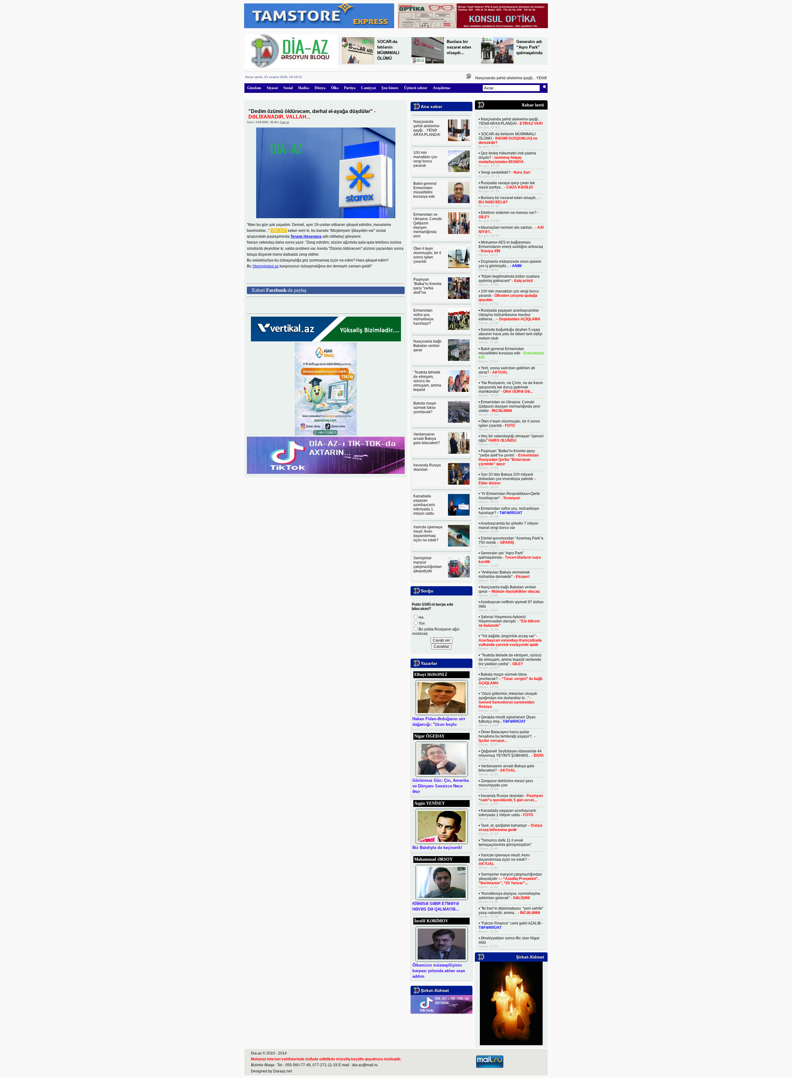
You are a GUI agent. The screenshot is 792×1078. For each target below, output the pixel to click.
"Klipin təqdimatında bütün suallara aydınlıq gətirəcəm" (509, 278)
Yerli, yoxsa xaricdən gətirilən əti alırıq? (507, 370)
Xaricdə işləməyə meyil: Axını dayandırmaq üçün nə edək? (427, 533)
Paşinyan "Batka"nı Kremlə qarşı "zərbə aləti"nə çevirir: (509, 457)
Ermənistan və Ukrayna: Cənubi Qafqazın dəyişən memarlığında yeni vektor (509, 406)
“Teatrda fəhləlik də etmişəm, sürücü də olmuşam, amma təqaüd (427, 381)
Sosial (288, 88)
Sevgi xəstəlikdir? (505, 172)
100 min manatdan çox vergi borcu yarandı (425, 159)
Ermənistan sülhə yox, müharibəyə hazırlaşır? (423, 317)
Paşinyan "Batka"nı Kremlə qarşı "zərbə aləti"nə (427, 286)
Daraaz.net (282, 1071)
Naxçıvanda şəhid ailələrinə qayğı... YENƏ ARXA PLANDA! (512, 78)
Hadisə (303, 88)
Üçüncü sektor (415, 88)
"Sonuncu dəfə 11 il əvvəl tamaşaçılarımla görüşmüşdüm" (505, 842)
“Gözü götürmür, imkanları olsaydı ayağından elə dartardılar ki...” (508, 700)
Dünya (320, 88)
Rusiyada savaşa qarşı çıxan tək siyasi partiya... (507, 185)
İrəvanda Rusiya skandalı (427, 467)
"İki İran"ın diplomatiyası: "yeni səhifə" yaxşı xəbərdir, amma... (511, 910)
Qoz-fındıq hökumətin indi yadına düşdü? (507, 157)
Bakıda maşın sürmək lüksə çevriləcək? (424, 407)
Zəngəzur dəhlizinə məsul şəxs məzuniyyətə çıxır (506, 783)
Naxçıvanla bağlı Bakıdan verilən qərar (427, 345)
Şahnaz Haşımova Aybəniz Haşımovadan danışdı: (509, 621)
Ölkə (334, 88)
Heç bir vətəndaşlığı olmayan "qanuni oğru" (511, 438)
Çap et (284, 122)
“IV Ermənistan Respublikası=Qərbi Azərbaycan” (509, 495)
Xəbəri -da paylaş (279, 290)
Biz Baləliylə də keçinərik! (437, 847)
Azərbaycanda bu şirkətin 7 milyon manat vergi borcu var (508, 525)
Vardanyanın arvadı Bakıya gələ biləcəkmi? (426, 438)
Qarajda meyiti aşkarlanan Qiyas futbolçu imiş (507, 719)
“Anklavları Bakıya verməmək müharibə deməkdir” (504, 574)
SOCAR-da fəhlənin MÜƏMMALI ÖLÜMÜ (508, 138)
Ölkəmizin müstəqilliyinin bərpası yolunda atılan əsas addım (438, 971)
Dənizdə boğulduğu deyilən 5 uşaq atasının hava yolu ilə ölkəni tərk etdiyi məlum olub (510, 333)
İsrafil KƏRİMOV (431, 921)
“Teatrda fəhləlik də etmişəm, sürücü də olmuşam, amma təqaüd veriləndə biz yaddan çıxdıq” (510, 659)
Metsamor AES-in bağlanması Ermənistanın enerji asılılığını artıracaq (511, 246)
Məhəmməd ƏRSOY (433, 859)
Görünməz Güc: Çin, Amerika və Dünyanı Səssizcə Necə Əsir (440, 786)
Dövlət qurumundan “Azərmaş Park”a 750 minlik (511, 540)
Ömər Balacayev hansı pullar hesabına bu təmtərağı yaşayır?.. (507, 736)
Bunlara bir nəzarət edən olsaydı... (459, 47)
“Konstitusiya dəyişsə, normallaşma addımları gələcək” (509, 895)
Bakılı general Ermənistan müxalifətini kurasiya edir (425, 190)
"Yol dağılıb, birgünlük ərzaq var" (510, 640)
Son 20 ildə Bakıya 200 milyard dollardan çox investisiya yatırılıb (507, 478)
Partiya (349, 88)
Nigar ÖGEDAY (429, 736)
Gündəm (254, 88)
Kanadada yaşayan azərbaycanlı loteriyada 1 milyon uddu (424, 505)
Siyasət (272, 88)
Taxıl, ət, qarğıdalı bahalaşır (510, 827)
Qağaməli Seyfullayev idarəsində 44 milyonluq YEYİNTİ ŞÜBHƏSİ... (511, 753)
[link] (306, 236)
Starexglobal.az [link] (265, 266)
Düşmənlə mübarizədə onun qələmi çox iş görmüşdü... (510, 263)
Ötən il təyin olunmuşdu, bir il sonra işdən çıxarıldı (427, 255)
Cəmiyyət (368, 88)
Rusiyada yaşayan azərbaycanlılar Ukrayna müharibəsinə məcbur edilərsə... (509, 314)
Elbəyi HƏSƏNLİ (430, 674)
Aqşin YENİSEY (429, 803)
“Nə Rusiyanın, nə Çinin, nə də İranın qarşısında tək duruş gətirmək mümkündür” (511, 387)
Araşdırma (441, 88)
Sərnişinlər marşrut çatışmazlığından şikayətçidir (427, 564)
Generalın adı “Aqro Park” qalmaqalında (529, 47)
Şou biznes (389, 88)
